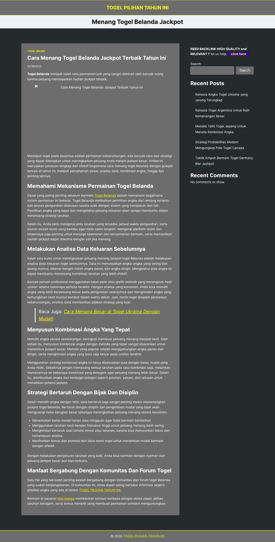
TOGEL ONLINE (36, 51)
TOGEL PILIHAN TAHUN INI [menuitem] (99, 490)
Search (195, 64)
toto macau (65, 498)
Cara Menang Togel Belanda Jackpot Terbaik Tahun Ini (96, 58)
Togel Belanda (105, 195)
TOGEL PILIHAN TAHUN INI (143, 536)
